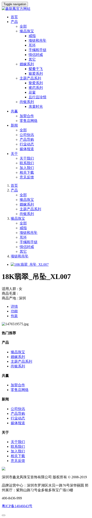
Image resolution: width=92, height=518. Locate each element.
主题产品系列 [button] (30, 78)
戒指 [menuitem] (32, 36)
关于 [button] (14, 154)
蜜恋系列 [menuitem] (36, 88)
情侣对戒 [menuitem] (36, 55)
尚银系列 (27, 214)
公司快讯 (27, 135)
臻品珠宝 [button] (27, 31)
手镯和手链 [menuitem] (37, 50)
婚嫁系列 (27, 204)
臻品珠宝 (27, 200)
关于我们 (27, 158)
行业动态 (27, 144)
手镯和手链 (29, 242)
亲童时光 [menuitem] (36, 106)
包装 (14, 316)
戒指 (23, 228)
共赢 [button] (14, 111)
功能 (14, 311)
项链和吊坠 (29, 233)
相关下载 (27, 172)
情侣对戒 (27, 247)
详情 (14, 306)
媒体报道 (27, 149)
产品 (14, 190)
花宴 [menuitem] (32, 92)
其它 (23, 251)
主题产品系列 (30, 209)
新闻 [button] (14, 125)
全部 (23, 26)
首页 (14, 17)
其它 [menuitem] (32, 59)
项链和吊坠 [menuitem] (37, 40)
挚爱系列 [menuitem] (36, 83)
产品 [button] (14, 22)
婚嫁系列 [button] (27, 64)
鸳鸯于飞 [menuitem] (36, 69)
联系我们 (27, 163)
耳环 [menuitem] (32, 45)
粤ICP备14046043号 (17, 506)
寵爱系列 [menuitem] (36, 73)
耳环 (23, 237)
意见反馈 (27, 177)
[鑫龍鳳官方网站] (46, 9)
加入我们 (27, 168)
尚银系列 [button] (27, 102)
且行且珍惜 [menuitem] (37, 97)
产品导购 (27, 139)
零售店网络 (29, 121)
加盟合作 (27, 116)
